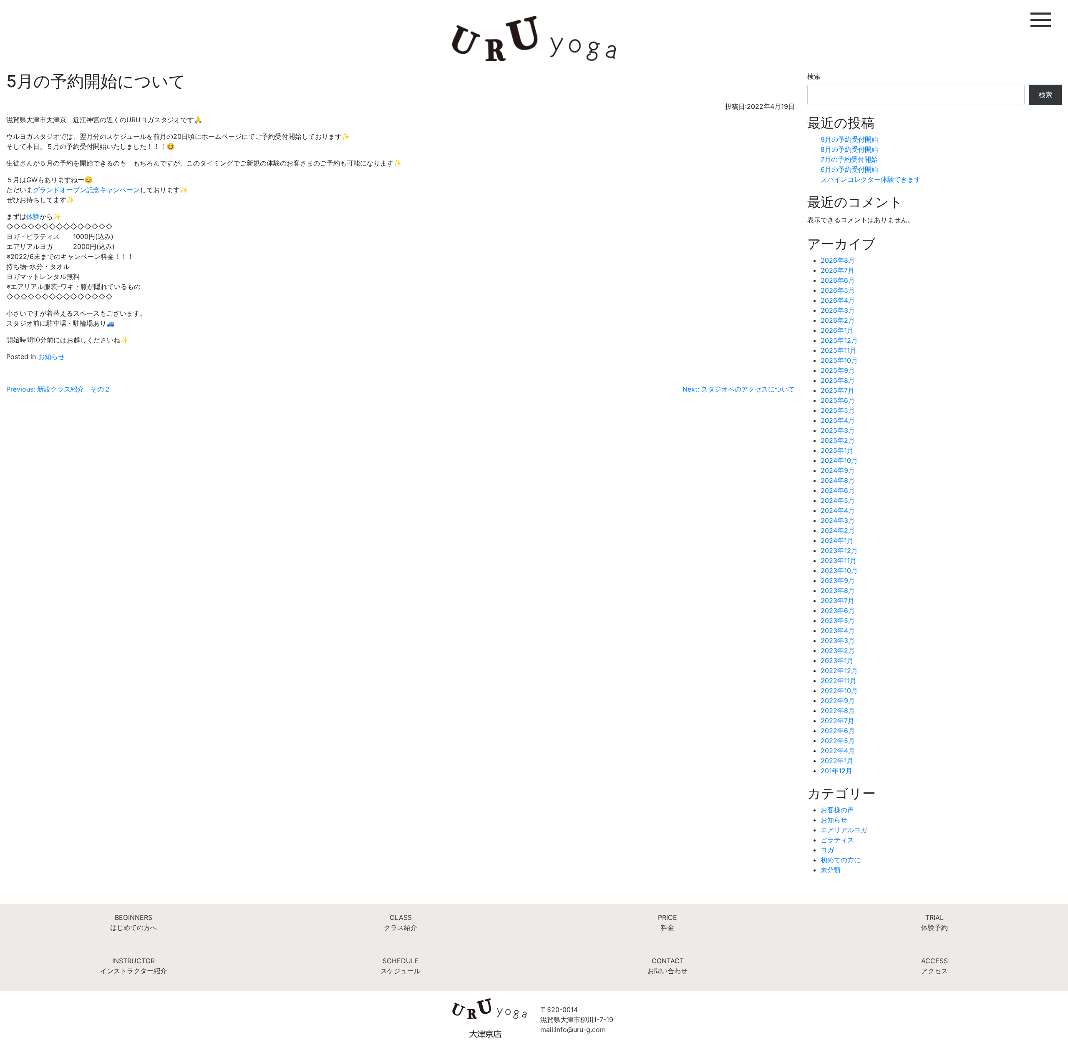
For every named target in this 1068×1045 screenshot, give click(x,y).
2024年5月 (838, 500)
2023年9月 (838, 580)
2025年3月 (838, 430)
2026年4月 (838, 300)
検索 (814, 76)
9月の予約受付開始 (849, 139)
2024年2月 (838, 530)
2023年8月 (838, 590)
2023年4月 (838, 630)
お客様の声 (837, 810)
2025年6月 (838, 400)
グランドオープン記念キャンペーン (86, 190)
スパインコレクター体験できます (871, 179)
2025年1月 (837, 450)
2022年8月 (838, 710)
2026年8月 (838, 260)
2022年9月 (838, 700)
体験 (33, 216)
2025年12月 (839, 340)
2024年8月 (838, 480)
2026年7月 (837, 270)
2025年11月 (838, 350)
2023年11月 (838, 560)
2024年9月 (838, 470)
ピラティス (837, 840)
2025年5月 (838, 410)
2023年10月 (839, 570)
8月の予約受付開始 (849, 149)
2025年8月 (838, 380)
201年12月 (836, 770)
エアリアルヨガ (844, 830)
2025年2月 (838, 440)
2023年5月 (838, 620)
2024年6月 (838, 490)
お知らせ (51, 356)
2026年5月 (838, 290)
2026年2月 (838, 320)
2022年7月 (837, 720)
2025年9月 (838, 370)
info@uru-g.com (580, 1029)
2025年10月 (839, 360)
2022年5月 (838, 740)
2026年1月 (837, 330)
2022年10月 (839, 690)
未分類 (831, 870)
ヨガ (827, 850)
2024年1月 (837, 540)
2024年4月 (838, 510)
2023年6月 (838, 610)
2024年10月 (839, 460)
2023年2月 (838, 650)
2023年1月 (837, 660)
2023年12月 (839, 550)
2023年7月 (837, 600)
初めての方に (841, 860)
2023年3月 (838, 640)
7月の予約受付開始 (849, 159)
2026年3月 (838, 310)
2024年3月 (838, 520)
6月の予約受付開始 (849, 169)
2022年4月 (838, 750)
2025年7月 (837, 390)
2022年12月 (839, 670)
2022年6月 (838, 730)
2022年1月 (837, 760)
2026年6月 (838, 280)
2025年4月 (838, 420)
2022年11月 (838, 680)
